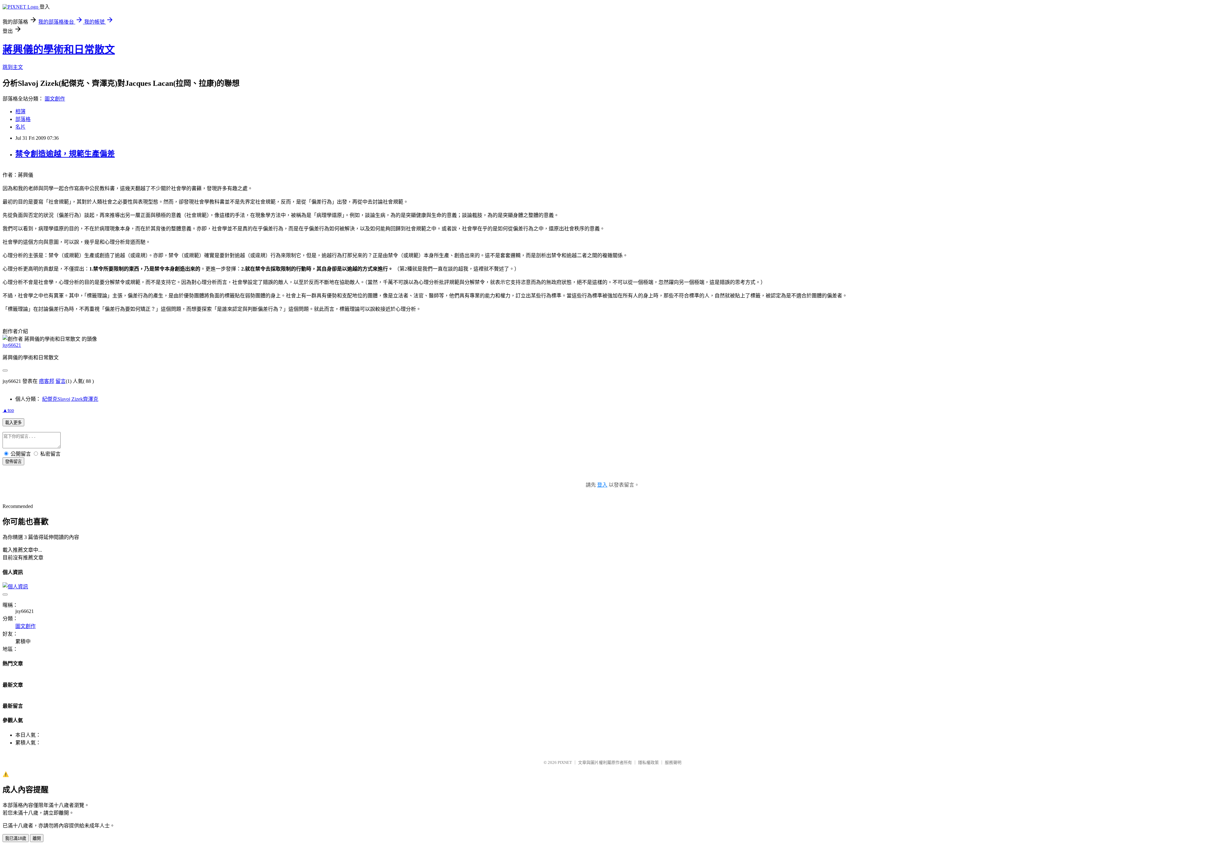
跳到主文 (13, 67)
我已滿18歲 (15, 838)
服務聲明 (673, 762)
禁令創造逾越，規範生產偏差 (65, 154)
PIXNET (565, 762)
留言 (61, 381)
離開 (37, 838)
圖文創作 (55, 98)
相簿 (20, 111)
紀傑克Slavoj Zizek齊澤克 (70, 399)
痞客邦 (46, 381)
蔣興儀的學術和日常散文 (59, 49)
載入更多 (13, 422)
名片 (20, 127)
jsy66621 (12, 345)
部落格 (23, 119)
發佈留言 (13, 461)
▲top (8, 410)
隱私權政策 (648, 762)
